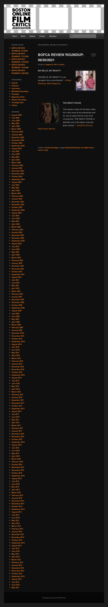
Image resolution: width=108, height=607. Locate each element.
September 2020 (18, 308)
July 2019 (15, 347)
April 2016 (16, 456)
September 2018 (18, 375)
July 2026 (15, 117)
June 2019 (16, 350)
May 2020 (15, 319)
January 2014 (17, 531)
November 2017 (18, 403)
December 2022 (18, 235)
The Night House (87, 147)
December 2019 (18, 333)
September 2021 (18, 274)
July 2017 (15, 414)
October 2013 (17, 540)
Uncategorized (17, 102)
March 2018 (16, 391)
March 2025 (16, 162)
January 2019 (17, 364)
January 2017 (17, 431)
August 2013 (17, 545)
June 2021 (16, 282)
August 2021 (17, 277)
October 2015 (17, 473)
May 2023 (15, 221)
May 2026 (15, 123)
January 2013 (17, 565)
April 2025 (16, 159)
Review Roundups (52, 147)
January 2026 (17, 134)
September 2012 (18, 576)
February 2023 (17, 229)
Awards (32, 36)
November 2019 (18, 336)
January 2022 (17, 263)
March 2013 (16, 559)
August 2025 (17, 148)
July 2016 (15, 447)
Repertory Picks (18, 97)
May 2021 (15, 285)
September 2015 (18, 475)
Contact (42, 36)
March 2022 (16, 257)
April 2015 (16, 489)
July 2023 (15, 215)
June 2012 (16, 584)
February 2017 (17, 428)
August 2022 (17, 243)
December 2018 (18, 366)
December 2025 (18, 137)
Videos (14, 105)
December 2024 (18, 171)
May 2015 (15, 486)
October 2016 (17, 439)
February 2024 (17, 196)
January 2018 (17, 397)
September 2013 (18, 542)
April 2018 (16, 389)
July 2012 (15, 582)
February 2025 (17, 165)
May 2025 (15, 157)
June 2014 (16, 517)
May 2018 (15, 386)
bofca (62, 64)
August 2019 (17, 344)
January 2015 (17, 498)
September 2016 (18, 442)
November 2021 (18, 268)
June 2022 (16, 249)
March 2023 (16, 227)
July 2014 (15, 515)
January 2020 (17, 330)
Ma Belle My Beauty (73, 147)
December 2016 (18, 433)
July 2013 (15, 548)
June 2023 (16, 218)
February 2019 (17, 361)
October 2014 (17, 506)
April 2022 (16, 254)
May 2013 (15, 554)
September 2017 (18, 408)
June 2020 (16, 316)
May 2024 (15, 187)
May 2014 (15, 520)
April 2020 (16, 322)
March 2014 (16, 526)
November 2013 (18, 537)
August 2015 (17, 478)
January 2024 (17, 198)
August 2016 (17, 445)
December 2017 (18, 400)
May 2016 (15, 453)
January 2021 (17, 296)
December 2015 (18, 467)
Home (14, 36)
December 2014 (18, 501)
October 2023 (17, 207)
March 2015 (16, 492)
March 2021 (16, 291)
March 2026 (16, 129)
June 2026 (16, 120)
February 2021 (17, 294)
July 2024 (15, 185)
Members (53, 36)
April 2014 (16, 523)
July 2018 (15, 380)
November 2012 (18, 570)
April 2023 (16, 224)
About (23, 36)
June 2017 (16, 417)
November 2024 (18, 173)
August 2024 (17, 182)
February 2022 (17, 260)
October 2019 (17, 338)
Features (15, 85)
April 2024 (16, 190)
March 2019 (16, 358)
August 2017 (17, 411)
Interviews (16, 88)
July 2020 (15, 313)
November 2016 (18, 436)
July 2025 (15, 151)
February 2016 (17, 461)
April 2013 (16, 556)
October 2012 (17, 573)
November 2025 (18, 140)
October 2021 (17, 271)
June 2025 (16, 154)
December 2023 (18, 201)
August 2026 (17, 115)
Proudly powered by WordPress (54, 598)
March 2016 (16, 459)
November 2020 (18, 302)
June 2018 (16, 383)
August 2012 (17, 579)
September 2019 (18, 341)
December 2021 (18, 266)
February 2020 (17, 327)
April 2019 (16, 355)
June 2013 (16, 551)
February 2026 (17, 131)
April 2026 (16, 126)
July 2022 (15, 246)
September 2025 (18, 145)
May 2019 (15, 352)
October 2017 (17, 405)
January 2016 (17, 464)
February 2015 (17, 495)
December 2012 (18, 568)
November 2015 (18, 470)
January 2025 (17, 168)
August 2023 (17, 213)
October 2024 (17, 176)
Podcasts (15, 94)
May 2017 (15, 419)
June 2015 (16, 484)
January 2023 (17, 232)
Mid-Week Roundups (20, 91)
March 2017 (16, 425)
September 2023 (18, 210)
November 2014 (18, 503)
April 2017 (16, 422)
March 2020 (16, 324)
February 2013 (17, 562)
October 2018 (17, 372)
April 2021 (16, 288)
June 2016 (16, 450)
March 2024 (16, 193)
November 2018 (18, 369)
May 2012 (15, 587)
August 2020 (17, 310)
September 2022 (18, 240)
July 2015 (15, 481)
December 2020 (18, 299)
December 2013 (18, 534)
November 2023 (18, 204)
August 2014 (17, 512)
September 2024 (18, 179)
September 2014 (18, 509)
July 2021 (15, 280)
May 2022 (15, 252)
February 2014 (17, 528)
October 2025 (17, 143)
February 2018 (17, 394)
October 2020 (17, 305)
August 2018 (17, 377)
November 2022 (18, 238)
